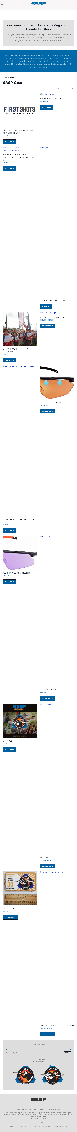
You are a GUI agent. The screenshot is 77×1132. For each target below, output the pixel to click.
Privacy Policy (16, 1127)
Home (5, 77)
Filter (67, 1053)
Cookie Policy (61, 1127)
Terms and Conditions (44, 1127)
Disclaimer (28, 1127)
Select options (47, 326)
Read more (46, 306)
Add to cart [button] (9, 141)
